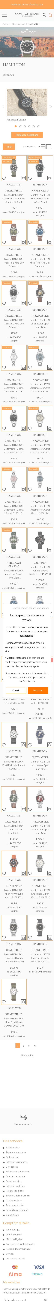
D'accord (37, 690)
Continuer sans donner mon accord (31, 608)
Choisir (16, 690)
